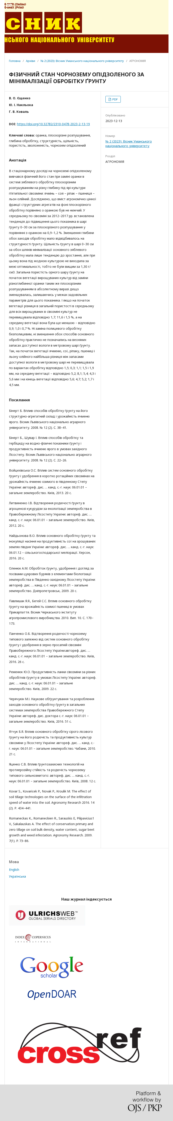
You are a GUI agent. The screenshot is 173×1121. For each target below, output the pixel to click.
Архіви (30, 61)
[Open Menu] (9, 4)
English (14, 869)
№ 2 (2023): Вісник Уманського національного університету (82, 61)
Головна (14, 61)
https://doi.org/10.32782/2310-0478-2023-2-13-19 (53, 124)
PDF (115, 99)
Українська (17, 876)
